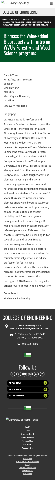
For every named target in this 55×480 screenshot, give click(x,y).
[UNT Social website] (42, 374)
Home (4, 19)
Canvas (27, 430)
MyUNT (28, 427)
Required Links (27, 470)
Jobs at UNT (27, 444)
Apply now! (15, 383)
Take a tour (15, 389)
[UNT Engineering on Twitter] (18, 374)
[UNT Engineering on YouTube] (24, 374)
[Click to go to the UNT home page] (15, 4)
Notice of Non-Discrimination (27, 461)
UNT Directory (27, 437)
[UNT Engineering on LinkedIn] (36, 374)
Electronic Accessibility (27, 467)
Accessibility (27, 448)
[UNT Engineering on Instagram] (30, 374)
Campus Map (27, 441)
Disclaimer (27, 458)
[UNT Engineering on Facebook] (13, 374)
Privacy (27, 464)
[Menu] (51, 3)
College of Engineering (20, 12)
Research (15, 19)
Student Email (27, 434)
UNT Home (27, 473)
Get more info (16, 395)
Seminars (27, 19)
